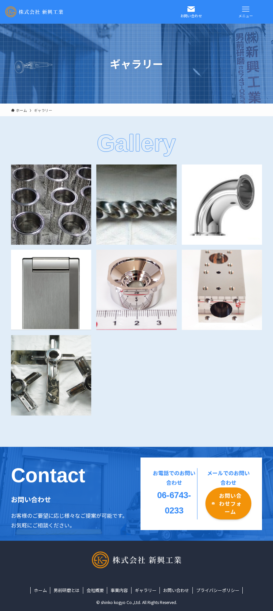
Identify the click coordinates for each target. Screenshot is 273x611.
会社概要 (95, 590)
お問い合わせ (176, 590)
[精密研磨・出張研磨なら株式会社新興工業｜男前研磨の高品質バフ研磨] (34, 12)
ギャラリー (145, 590)
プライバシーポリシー (217, 590)
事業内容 (119, 590)
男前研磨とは (67, 590)
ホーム (40, 590)
